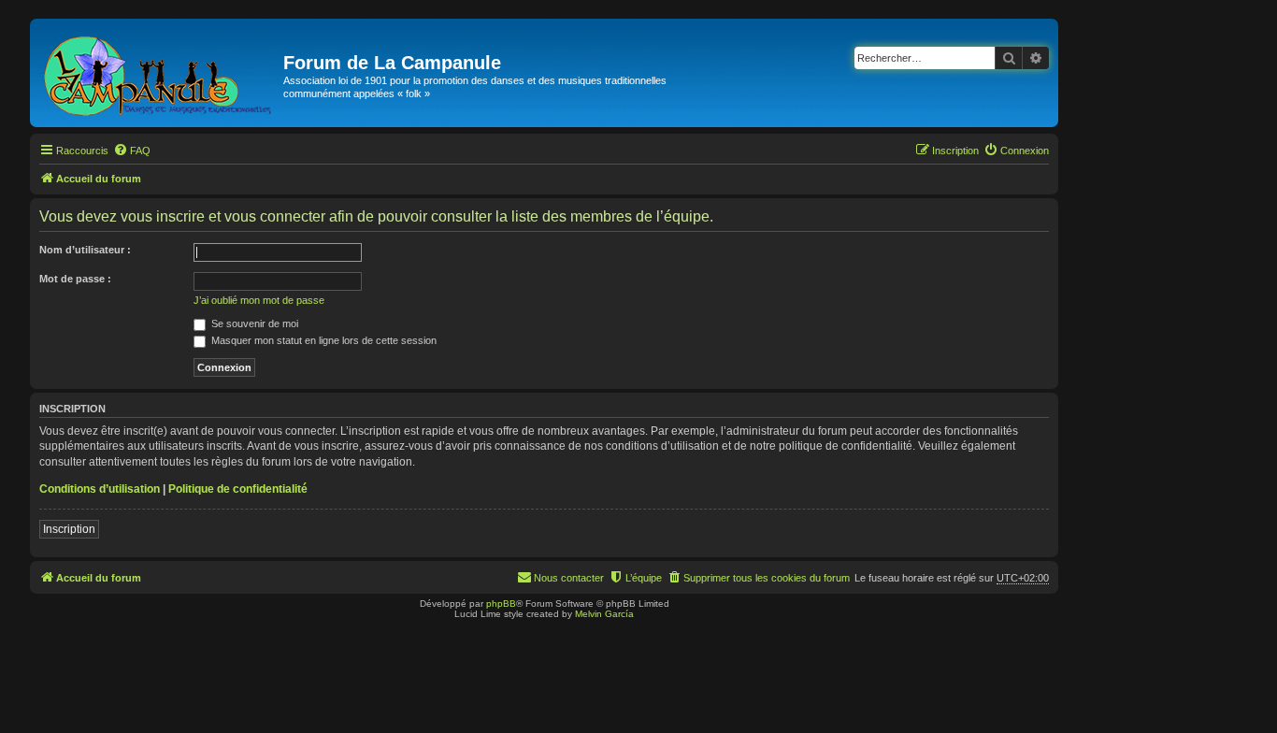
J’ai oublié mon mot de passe (259, 300)
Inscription (69, 529)
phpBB (501, 603)
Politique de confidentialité (238, 489)
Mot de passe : (75, 278)
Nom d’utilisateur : (85, 249)
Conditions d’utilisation (99, 489)
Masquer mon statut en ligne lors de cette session (322, 340)
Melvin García (604, 614)
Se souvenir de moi (253, 323)
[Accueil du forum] (159, 73)
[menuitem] (132, 150)
